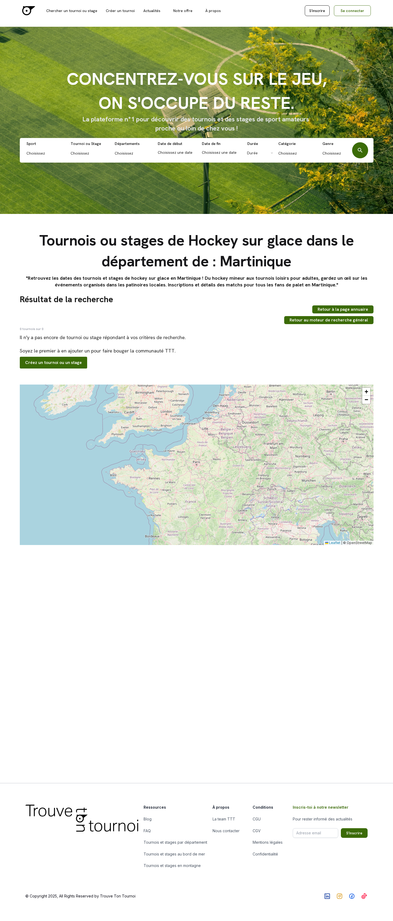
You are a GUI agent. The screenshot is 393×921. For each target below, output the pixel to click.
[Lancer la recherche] (360, 150)
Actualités (151, 10)
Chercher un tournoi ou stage (71, 10)
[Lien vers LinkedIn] (327, 896)
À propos (213, 10)
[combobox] (45, 152)
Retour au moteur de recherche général (329, 320)
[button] (366, 392)
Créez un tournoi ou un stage (53, 362)
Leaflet (334, 543)
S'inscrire (317, 10)
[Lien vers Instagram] (339, 896)
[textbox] (46, 153)
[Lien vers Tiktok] (364, 896)
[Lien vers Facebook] (351, 896)
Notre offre (182, 10)
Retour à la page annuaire (343, 309)
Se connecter (352, 10)
